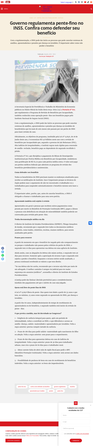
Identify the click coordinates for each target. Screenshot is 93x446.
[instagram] (82, 2)
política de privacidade (82, 434)
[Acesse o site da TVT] (2, 3)
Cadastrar (76, 440)
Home (31, 18)
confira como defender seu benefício (40, 386)
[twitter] (76, 2)
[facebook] (79, 2)
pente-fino (60, 391)
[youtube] (85, 2)
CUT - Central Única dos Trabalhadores (45, 18)
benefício (72, 386)
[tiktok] (88, 2)
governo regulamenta (60, 386)
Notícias (60, 18)
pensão (51, 391)
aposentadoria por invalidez (37, 391)
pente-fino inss (22, 386)
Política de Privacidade (32, 435)
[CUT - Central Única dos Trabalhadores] (46, 9)
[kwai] (91, 2)
